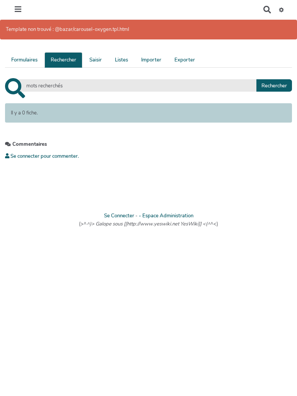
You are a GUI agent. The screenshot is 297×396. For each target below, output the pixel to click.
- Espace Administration (166, 215)
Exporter (184, 59)
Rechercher (63, 59)
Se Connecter (119, 215)
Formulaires (24, 59)
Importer (151, 59)
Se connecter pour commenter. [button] (44, 156)
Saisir (95, 59)
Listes (121, 59)
